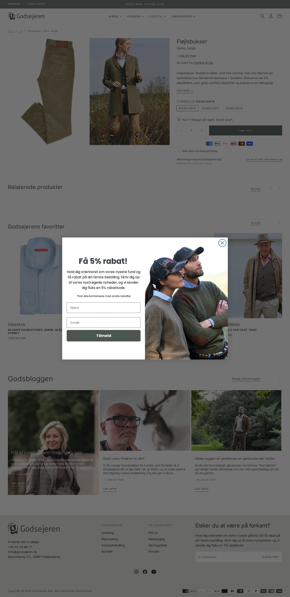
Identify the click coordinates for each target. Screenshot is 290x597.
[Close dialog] (222, 243)
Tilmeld (103, 335)
